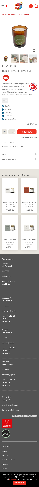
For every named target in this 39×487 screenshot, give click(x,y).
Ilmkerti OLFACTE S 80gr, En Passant (29, 243)
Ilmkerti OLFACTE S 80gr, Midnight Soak (10, 243)
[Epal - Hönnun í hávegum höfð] (18, 6)
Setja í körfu (27, 132)
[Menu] (2, 6)
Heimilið (20, 15)
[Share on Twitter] (8, 66)
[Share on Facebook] (4, 66)
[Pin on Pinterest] (16, 66)
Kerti (27, 15)
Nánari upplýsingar (9, 159)
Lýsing (4, 154)
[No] (36, 480)
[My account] (7, 6)
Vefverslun (6, 15)
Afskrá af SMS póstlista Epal (24, 416)
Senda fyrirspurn (8, 142)
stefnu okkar (13, 479)
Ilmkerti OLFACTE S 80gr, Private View (29, 206)
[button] (34, 36)
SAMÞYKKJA (19, 483)
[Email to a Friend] (12, 66)
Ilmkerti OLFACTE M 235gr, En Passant (10, 206)
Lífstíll (13, 15)
